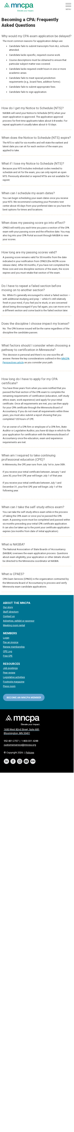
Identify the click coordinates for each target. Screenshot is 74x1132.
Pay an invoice (10, 642)
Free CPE (7, 655)
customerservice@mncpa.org (20, 744)
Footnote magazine (13, 681)
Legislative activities (14, 677)
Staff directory (10, 611)
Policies (30, 752)
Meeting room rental (14, 625)
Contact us (9, 616)
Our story (8, 607)
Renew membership (14, 646)
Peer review (9, 672)
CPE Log (7, 651)
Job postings (10, 668)
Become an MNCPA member (24, 697)
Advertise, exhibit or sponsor (18, 620)
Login (6, 637)
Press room (9, 686)
